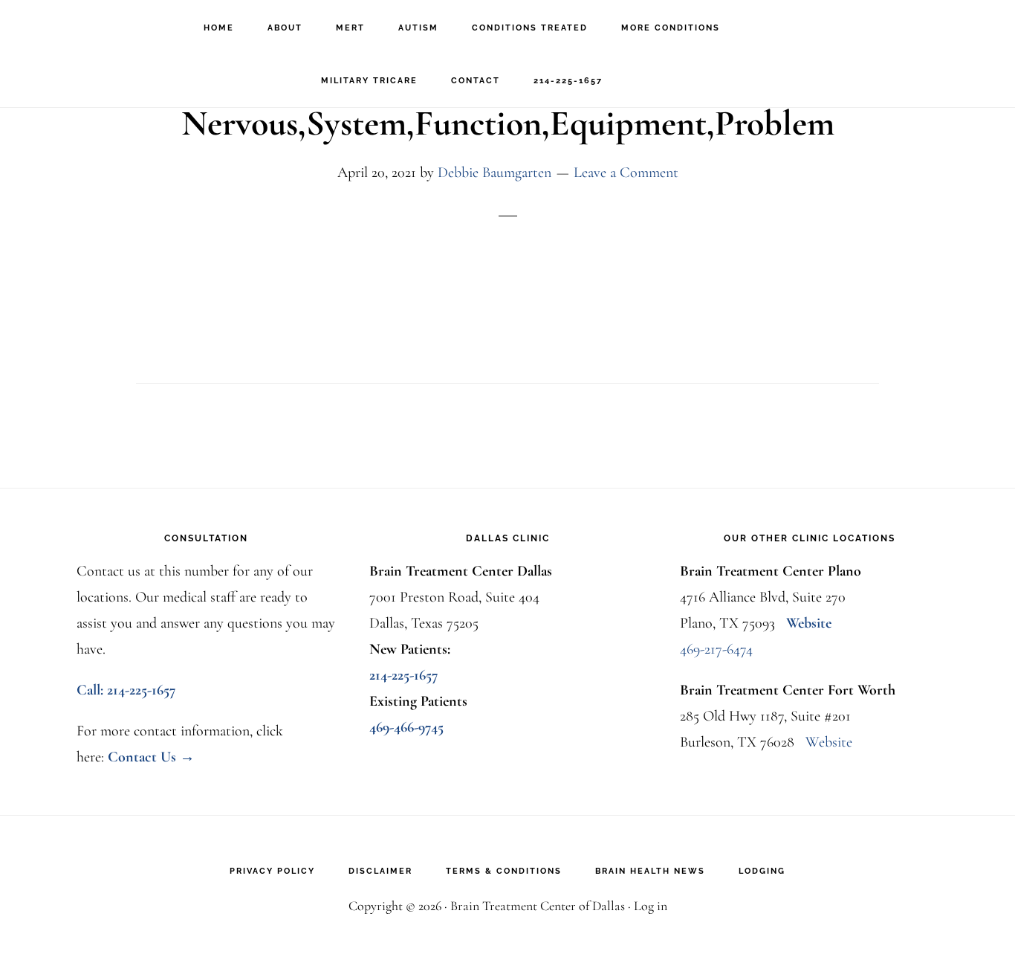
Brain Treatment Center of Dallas (96, 26)
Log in (650, 906)
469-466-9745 (406, 727)
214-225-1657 (403, 675)
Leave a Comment (626, 172)
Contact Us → (151, 757)
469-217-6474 (716, 649)
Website (808, 623)
